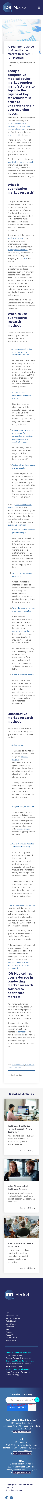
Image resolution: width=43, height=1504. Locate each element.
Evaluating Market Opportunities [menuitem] (20, 1361)
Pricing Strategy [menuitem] (12, 1375)
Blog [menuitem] (7, 1329)
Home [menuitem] (8, 1313)
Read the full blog (26, 1151)
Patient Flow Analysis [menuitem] (14, 1366)
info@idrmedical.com (22, 1431)
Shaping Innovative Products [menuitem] (18, 1352)
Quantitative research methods (21, 905)
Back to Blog (16, 1075)
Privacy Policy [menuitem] (11, 1338)
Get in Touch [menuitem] (11, 1340)
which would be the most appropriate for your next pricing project (19, 965)
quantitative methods (21, 631)
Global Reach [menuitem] (11, 1321)
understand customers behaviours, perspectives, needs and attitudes (19, 126)
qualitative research (16, 238)
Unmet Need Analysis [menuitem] (14, 1355)
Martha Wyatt (25, 63)
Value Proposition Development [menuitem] (18, 1372)
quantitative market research (20, 162)
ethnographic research (18, 249)
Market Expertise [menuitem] (13, 1318)
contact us (22, 1032)
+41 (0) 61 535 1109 (22, 1429)
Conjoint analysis (23, 829)
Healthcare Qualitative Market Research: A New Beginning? (20, 1129)
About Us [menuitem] (9, 1335)
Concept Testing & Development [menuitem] (19, 1358)
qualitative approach (17, 525)
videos (24, 258)
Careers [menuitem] (9, 1332)
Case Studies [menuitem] (11, 1324)
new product (13, 135)
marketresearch (18, 1065)
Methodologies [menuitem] (12, 1315)
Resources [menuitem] (10, 1327)
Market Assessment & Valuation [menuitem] (18, 1364)
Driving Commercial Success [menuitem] (18, 1369)
